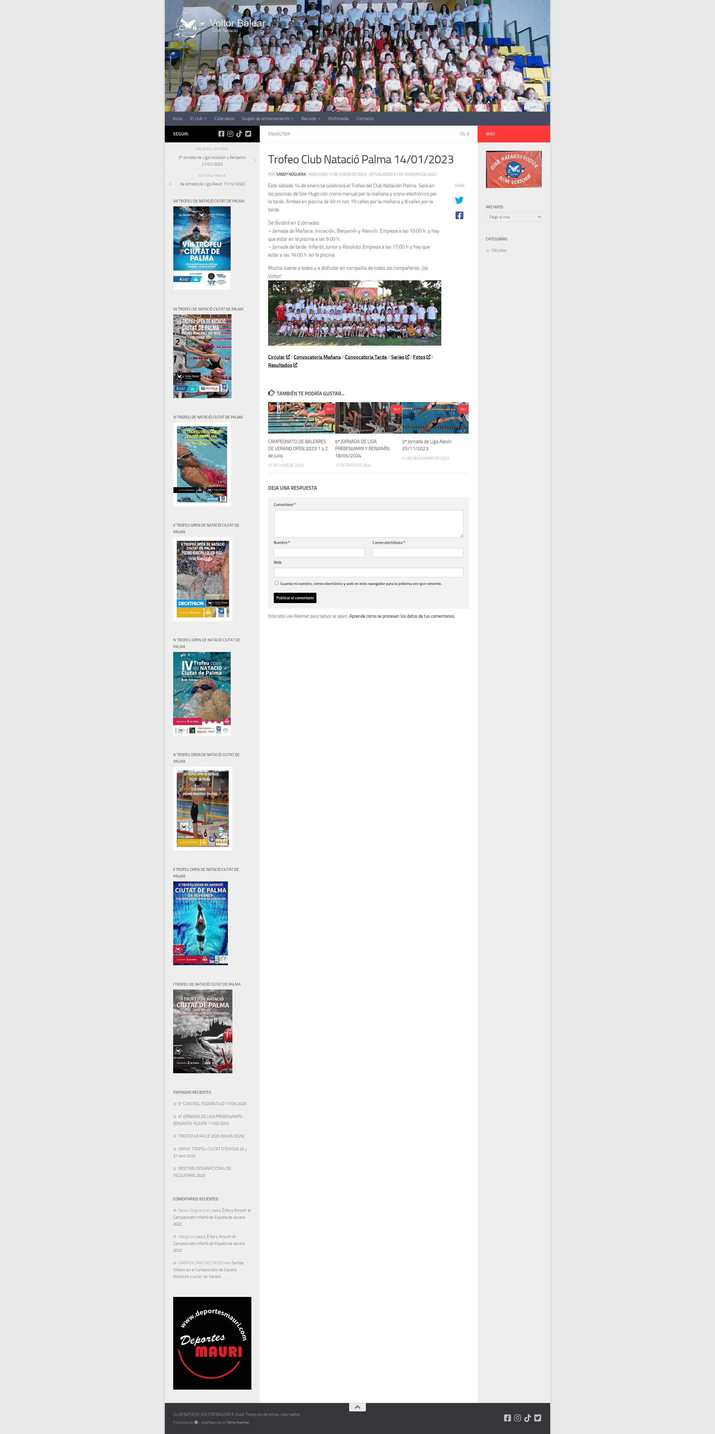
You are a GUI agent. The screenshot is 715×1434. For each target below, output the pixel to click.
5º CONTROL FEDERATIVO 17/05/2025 (212, 1103)
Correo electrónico (389, 542)
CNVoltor (279, 134)
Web (278, 562)
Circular (276, 357)
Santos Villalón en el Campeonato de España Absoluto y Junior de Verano (208, 1269)
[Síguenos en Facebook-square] (221, 133)
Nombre (282, 542)
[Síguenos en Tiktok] (239, 133)
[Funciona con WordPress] (196, 1422)
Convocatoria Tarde (366, 357)
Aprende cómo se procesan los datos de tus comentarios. (402, 616)
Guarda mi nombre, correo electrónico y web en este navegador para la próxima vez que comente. (361, 583)
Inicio (177, 118)
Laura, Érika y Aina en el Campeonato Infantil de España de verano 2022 (212, 1217)
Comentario (284, 504)
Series (397, 357)
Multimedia (338, 118)
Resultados (280, 365)
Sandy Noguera (291, 174)
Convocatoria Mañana (317, 357)
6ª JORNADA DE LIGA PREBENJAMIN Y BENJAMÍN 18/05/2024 (362, 448)
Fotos (419, 357)
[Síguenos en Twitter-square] (248, 133)
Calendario (224, 118)
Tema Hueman (238, 1422)
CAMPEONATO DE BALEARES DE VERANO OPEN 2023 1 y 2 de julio (298, 448)
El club (196, 118)
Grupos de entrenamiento (265, 118)
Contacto (365, 118)
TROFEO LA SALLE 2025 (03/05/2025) (211, 1136)
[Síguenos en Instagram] (230, 133)
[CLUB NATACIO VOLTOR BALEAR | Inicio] (221, 25)
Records (308, 118)
